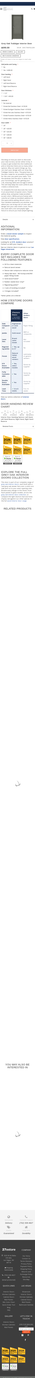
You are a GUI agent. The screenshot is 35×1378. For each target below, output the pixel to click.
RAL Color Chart (9, 1302)
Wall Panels (8, 1300)
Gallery (20, 52)
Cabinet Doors (8, 1297)
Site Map (26, 1280)
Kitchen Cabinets (8, 1294)
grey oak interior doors (10, 484)
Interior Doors (8, 1292)
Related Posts (8, 426)
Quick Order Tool (8, 1305)
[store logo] (8, 8)
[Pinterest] (28, 1335)
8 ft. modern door (19, 242)
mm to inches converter (11, 56)
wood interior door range (17, 501)
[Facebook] (25, 1340)
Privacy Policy (26, 1264)
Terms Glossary (26, 1261)
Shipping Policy (26, 1269)
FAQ (8, 1310)
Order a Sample (8, 52)
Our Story (26, 1256)
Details (5, 219)
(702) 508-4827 (9, 1275)
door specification (12, 239)
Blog (8, 1307)
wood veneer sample (15, 234)
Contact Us (26, 1259)
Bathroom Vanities (26, 1305)
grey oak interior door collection (13, 495)
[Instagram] (22, 1335)
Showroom (26, 1292)
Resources (26, 1277)
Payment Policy (26, 1266)
